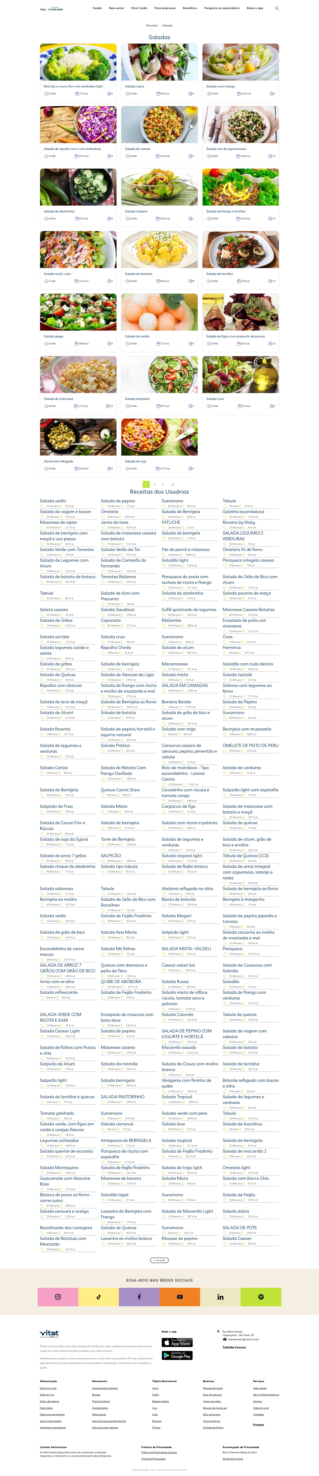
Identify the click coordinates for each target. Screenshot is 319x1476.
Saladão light (175, 560)
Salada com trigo (179, 729)
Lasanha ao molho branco (126, 1238)
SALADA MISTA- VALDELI (186, 948)
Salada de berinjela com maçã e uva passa (64, 535)
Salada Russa (175, 981)
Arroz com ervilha (57, 981)
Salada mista (175, 674)
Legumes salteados (59, 1140)
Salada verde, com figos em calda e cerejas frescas (67, 1126)
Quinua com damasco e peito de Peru (124, 967)
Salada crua (113, 636)
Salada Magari (176, 915)
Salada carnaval (117, 1124)
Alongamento (100, 1408)
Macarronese (175, 664)
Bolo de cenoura (212, 1394)
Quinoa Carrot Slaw (120, 789)
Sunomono (172, 500)
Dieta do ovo (47, 1394)
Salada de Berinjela (181, 511)
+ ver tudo (159, 1260)
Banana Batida (176, 701)
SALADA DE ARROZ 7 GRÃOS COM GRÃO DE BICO (67, 967)
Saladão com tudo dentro (248, 664)
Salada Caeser (237, 1238)
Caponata (111, 620)
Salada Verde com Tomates (67, 549)
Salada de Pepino (240, 701)
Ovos (228, 636)
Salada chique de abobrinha (67, 866)
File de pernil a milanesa (186, 549)
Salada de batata (118, 712)
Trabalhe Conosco (234, 1347)
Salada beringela (118, 1080)
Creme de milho (212, 1401)
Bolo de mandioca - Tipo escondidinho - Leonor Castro (185, 773)
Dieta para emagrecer (52, 1414)
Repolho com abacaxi (61, 685)
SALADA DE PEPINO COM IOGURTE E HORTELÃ (187, 1033)
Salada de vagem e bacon (65, 511)
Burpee (96, 1394)
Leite (155, 1414)
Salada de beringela (243, 1140)
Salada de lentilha (241, 1063)
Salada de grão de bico (62, 932)
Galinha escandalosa (243, 511)
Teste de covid (261, 1408)
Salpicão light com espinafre (251, 789)
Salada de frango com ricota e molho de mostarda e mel (129, 688)
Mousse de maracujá (215, 1408)
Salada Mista (114, 806)
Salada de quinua (240, 822)
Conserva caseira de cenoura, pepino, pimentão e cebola (189, 751)
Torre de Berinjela (118, 839)
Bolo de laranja (211, 1414)
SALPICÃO (111, 855)
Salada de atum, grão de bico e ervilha (247, 842)
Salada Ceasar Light (60, 1031)
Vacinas (257, 1401)
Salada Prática (115, 745)
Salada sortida (54, 636)
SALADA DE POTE (240, 1227)
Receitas (152, 25)
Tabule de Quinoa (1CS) (246, 855)
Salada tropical (177, 1140)
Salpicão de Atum (57, 1063)
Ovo (154, 1408)
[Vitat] (52, 8)
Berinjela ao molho (58, 899)
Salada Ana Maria (119, 932)
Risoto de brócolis (179, 899)
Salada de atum (178, 647)
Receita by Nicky (239, 522)
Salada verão (53, 500)
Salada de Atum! (56, 712)
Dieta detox (46, 1408)
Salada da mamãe (119, 1063)
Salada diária (236, 1211)
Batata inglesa (160, 1401)
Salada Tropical (177, 1096)
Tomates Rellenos (118, 576)
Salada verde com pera (184, 1113)
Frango (156, 1427)
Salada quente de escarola (66, 1151)
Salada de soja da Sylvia (64, 839)
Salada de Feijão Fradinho (126, 915)
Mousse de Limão (213, 1388)
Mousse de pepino (180, 1238)
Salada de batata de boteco (67, 576)
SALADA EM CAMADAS (185, 685)
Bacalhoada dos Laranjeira (66, 1227)
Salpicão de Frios (56, 806)
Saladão (231, 981)
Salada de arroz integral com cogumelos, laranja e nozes (248, 871)
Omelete (110, 511)
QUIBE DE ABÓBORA (121, 981)
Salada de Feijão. (239, 1194)
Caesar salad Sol (178, 965)
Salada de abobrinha (182, 593)
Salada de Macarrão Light (187, 1211)
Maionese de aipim (58, 522)
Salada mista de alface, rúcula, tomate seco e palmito (185, 997)
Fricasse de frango (213, 1427)
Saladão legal (114, 1194)
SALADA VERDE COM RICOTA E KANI (60, 1017)
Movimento (99, 1381)
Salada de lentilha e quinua (67, 1096)
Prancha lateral (101, 1401)
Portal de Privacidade (153, 1458)
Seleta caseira (54, 609)
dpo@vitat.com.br (233, 1458)
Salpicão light (175, 932)
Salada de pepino (118, 500)
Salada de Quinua (58, 674)
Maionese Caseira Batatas (249, 609)
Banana (156, 1421)
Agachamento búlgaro (105, 1388)
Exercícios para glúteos (105, 1427)
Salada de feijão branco (185, 866)
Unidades (258, 1414)
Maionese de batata (121, 1178)
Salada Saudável (118, 609)
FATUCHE (171, 522)
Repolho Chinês (116, 647)
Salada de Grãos (56, 620)
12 (172, 484)
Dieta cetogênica (49, 1401)
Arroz (155, 1388)
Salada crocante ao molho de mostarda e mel (249, 935)
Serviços (258, 1381)
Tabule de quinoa (240, 1014)
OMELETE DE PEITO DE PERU (251, 745)
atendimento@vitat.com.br (243, 1339)
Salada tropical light (182, 855)
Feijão (155, 1394)
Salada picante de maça (247, 593)
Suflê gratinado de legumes (189, 609)
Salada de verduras (242, 767)
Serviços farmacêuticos (266, 1394)
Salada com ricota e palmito (190, 822)
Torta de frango (211, 1421)
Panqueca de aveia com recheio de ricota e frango (187, 579)
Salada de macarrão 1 (245, 1151)
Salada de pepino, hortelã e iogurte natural (128, 731)
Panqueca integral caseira (248, 560)
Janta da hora (114, 522)
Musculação (99, 1414)
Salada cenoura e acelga (64, 1211)
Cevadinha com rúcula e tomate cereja (185, 792)
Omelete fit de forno (243, 549)
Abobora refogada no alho (187, 888)
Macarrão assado (179, 1047)
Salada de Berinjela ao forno (128, 701)
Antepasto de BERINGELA (126, 1140)
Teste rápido (260, 1388)
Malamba (171, 620)
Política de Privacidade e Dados (159, 1452)
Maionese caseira (118, 1047)
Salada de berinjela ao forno (250, 888)
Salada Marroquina (59, 1167)
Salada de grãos (56, 664)
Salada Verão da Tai (120, 549)
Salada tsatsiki (237, 674)
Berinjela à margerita (244, 899)
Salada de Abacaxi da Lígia (127, 674)
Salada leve (173, 1124)
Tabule (229, 500)
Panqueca (232, 948)
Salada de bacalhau (243, 1124)
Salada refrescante (59, 992)
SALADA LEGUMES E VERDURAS (243, 535)
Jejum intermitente (50, 1421)
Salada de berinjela (181, 533)
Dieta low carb (48, 1388)
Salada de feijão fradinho (125, 1167)
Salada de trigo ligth (182, 1167)
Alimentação (48, 1381)
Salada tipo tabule (119, 866)
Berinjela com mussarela (247, 729)
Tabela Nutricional (164, 1381)
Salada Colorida (177, 1014)
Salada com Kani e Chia (246, 1178)
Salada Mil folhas (118, 948)
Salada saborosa (56, 888)
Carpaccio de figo (178, 806)
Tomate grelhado (57, 1113)
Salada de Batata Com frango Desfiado (123, 770)
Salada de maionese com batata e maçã (247, 809)
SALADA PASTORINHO (123, 1096)
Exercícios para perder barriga (109, 1421)
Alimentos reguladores (53, 1427)
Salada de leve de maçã (64, 701)
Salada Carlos (54, 767)
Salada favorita (55, 729)
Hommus (232, 647)
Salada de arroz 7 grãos (63, 855)
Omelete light (237, 1167)
